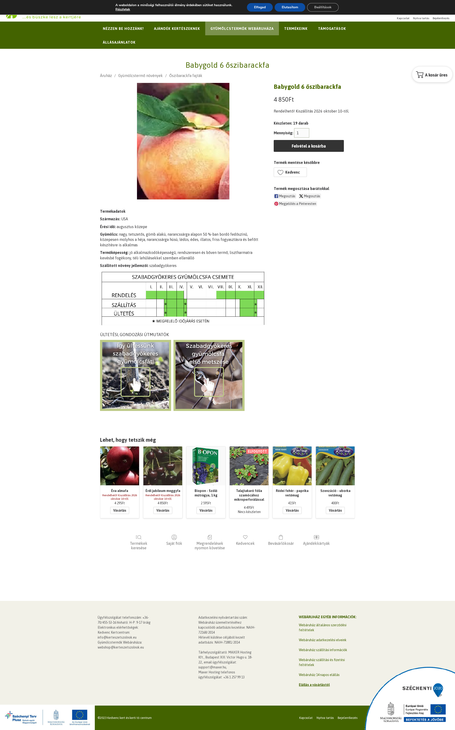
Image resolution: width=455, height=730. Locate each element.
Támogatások (332, 29)
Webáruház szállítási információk (323, 650)
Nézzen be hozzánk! (123, 29)
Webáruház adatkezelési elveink (322, 640)
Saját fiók (174, 543)
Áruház (106, 75)
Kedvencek (245, 543)
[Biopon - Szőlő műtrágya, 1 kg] (206, 465)
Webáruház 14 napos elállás (319, 675)
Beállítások (323, 7)
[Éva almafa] (119, 465)
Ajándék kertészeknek (177, 29)
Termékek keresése (138, 545)
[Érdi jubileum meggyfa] (162, 465)
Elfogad (260, 7)
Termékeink (296, 29)
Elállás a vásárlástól (314, 685)
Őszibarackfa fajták (185, 75)
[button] (290, 172)
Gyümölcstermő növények (140, 75)
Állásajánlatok (119, 42)
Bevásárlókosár (281, 543)
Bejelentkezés (441, 18)
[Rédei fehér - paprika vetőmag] (292, 465)
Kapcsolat (403, 18)
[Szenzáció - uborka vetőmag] (335, 465)
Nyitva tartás (421, 18)
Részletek (122, 9)
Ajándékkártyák (316, 543)
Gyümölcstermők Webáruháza (242, 29)
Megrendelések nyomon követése (210, 545)
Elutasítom (290, 7)
